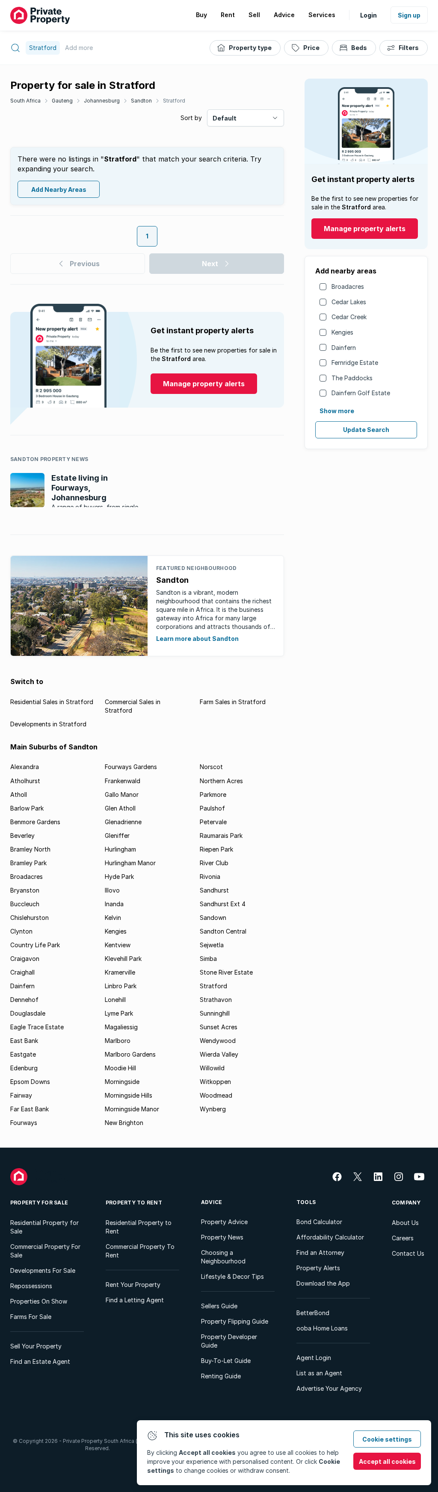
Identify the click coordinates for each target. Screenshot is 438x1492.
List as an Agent (319, 1373)
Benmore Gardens (35, 821)
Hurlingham (120, 849)
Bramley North (30, 849)
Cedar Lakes (348, 301)
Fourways (23, 1122)
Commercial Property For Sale (45, 1251)
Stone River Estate (226, 972)
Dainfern (343, 347)
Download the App (323, 1283)
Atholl (18, 794)
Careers (403, 1238)
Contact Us (408, 1253)
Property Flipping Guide (234, 1321)
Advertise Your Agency (329, 1388)
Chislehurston (29, 917)
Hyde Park (119, 876)
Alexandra (24, 766)
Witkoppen (215, 1081)
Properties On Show (38, 1301)
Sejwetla (212, 945)
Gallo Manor (122, 794)
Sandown (213, 917)
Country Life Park (35, 945)
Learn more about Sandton (197, 638)
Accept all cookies (387, 1461)
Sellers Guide (219, 1306)
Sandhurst (214, 890)
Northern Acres (221, 780)
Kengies (342, 332)
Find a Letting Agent (135, 1300)
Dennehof (24, 999)
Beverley (22, 835)
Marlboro (117, 1040)
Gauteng (62, 100)
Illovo (112, 890)
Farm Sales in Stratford (233, 701)
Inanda (114, 904)
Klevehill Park (123, 958)
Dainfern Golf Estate (360, 392)
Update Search (366, 429)
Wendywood (218, 1040)
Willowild (212, 1068)
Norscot (211, 766)
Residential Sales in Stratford (51, 701)
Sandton (141, 100)
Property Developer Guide (229, 1341)
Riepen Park (216, 849)
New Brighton (124, 1122)
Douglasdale (27, 1013)
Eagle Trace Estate (37, 1027)
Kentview (117, 945)
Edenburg (24, 1068)
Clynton (21, 931)
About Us (405, 1222)
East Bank (24, 1040)
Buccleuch (24, 904)
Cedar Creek (349, 316)
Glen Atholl (120, 808)
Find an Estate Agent (40, 1361)
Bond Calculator (319, 1221)
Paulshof (212, 808)
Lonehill (115, 999)
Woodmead (216, 1095)
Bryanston (24, 890)
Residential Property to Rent (139, 1227)
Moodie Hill (120, 1068)
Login (368, 15)
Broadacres (347, 286)
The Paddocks (352, 378)
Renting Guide (221, 1376)
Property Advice (224, 1221)
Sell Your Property (36, 1346)
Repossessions (31, 1285)
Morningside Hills (128, 1095)
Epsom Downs (30, 1081)
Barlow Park (27, 808)
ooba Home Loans (322, 1328)
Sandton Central (223, 931)
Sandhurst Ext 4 (223, 904)
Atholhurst (25, 780)
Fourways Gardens (131, 766)
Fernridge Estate (354, 362)
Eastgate (23, 1054)
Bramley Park (28, 862)
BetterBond (312, 1312)
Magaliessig (121, 1027)
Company (406, 1202)
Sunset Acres (218, 1027)
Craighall (22, 972)
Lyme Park (119, 1013)
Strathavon (216, 999)
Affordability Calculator (330, 1237)
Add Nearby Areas (58, 189)
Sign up (409, 15)
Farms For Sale (30, 1316)
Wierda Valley (219, 1054)
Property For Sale (39, 1202)
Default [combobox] (225, 118)
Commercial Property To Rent (140, 1251)
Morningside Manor (132, 1109)
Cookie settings (387, 1439)
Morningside (122, 1081)
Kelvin (113, 917)
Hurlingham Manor (130, 862)
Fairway (21, 1095)
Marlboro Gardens (130, 1054)
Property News (222, 1237)
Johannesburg (102, 100)
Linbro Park (120, 986)
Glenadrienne (123, 821)
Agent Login (313, 1357)
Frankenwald (122, 780)
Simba (208, 958)
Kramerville (120, 972)
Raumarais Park (221, 835)
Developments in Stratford (48, 724)
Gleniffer (117, 835)
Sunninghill (215, 1013)
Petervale (213, 821)
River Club (214, 862)
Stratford (174, 100)
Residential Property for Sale (44, 1227)
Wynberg (213, 1109)
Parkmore (213, 794)
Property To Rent (134, 1202)
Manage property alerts (364, 228)
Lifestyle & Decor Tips (232, 1276)
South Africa (25, 100)
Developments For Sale (42, 1270)
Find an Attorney (320, 1252)
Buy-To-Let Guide (226, 1360)
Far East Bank (29, 1109)
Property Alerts (318, 1268)
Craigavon (24, 958)
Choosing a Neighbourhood (223, 1257)
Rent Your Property (133, 1284)
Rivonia (210, 876)
